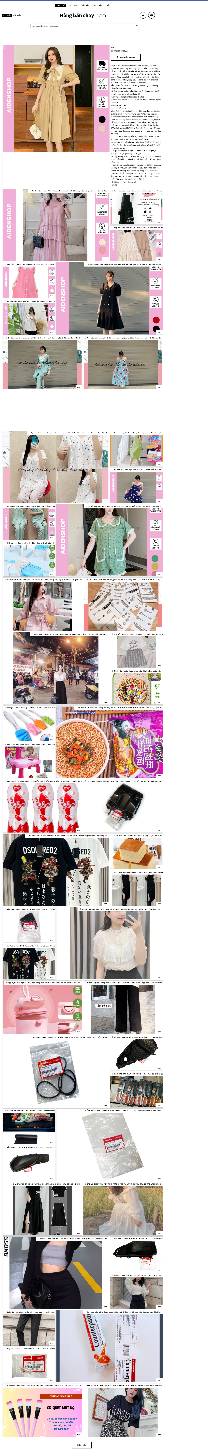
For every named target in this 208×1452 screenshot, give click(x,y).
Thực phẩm (97, 5)
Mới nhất (17, 15)
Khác (108, 5)
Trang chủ (60, 5)
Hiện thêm (81, 1445)
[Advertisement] (82, 37)
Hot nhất (7, 15)
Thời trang (73, 5)
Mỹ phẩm (85, 5)
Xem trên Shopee (127, 57)
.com (83, 15)
